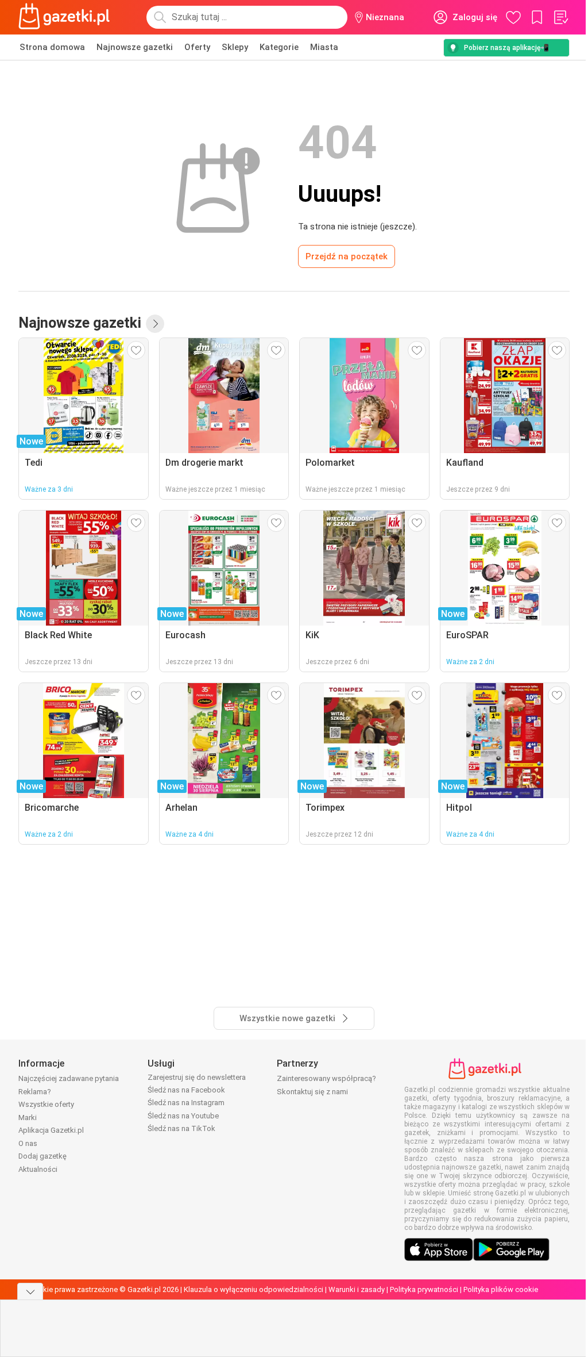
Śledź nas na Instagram (186, 1102)
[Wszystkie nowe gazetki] (155, 324)
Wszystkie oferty (46, 1104)
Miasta (324, 47)
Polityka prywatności (424, 1289)
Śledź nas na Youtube (183, 1115)
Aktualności (37, 1169)
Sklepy (235, 47)
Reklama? (34, 1091)
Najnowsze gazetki (134, 47)
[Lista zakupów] (560, 17)
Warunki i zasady (356, 1289)
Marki (27, 1117)
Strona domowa (52, 47)
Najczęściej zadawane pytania (68, 1078)
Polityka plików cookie (500, 1289)
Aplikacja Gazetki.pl (51, 1130)
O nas (27, 1143)
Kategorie (279, 47)
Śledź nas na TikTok (181, 1128)
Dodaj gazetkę (42, 1156)
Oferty (197, 47)
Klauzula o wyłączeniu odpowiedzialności (253, 1289)
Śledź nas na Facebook (186, 1090)
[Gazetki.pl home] (66, 17)
